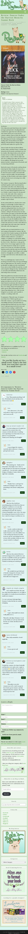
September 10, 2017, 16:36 (9, 454)
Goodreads (5, 350)
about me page (10, 752)
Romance (4, 24)
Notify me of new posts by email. (11, 734)
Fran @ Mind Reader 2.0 (15, 426)
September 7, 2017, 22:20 (7, 642)
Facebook (5, 812)
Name (3, 714)
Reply (23, 404)
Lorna (8, 551)
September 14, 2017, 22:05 (9, 626)
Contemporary (6, 23)
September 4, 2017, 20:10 (7, 440)
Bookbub (5, 818)
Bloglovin (5, 823)
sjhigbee (9, 462)
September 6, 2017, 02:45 (8, 564)
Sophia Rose (10, 501)
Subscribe (6, 794)
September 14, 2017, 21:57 (9, 579)
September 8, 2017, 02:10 (8, 677)
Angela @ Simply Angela (15, 588)
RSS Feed (5, 821)
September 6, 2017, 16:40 (8, 606)
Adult (7, 376)
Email (3, 719)
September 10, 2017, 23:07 (9, 492)
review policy (20, 756)
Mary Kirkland (11, 635)
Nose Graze (16, 933)
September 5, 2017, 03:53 (8, 522)
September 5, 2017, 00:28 (8, 477)
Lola (22, 22)
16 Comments (13, 24)
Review (19, 23)
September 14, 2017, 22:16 (9, 694)
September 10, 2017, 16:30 (9, 417)
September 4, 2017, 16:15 (7, 404)
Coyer (14, 23)
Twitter (5, 814)
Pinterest (5, 820)
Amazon (4, 352)
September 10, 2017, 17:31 (9, 543)
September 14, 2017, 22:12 (9, 652)
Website (3, 724)
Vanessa (9, 395)
